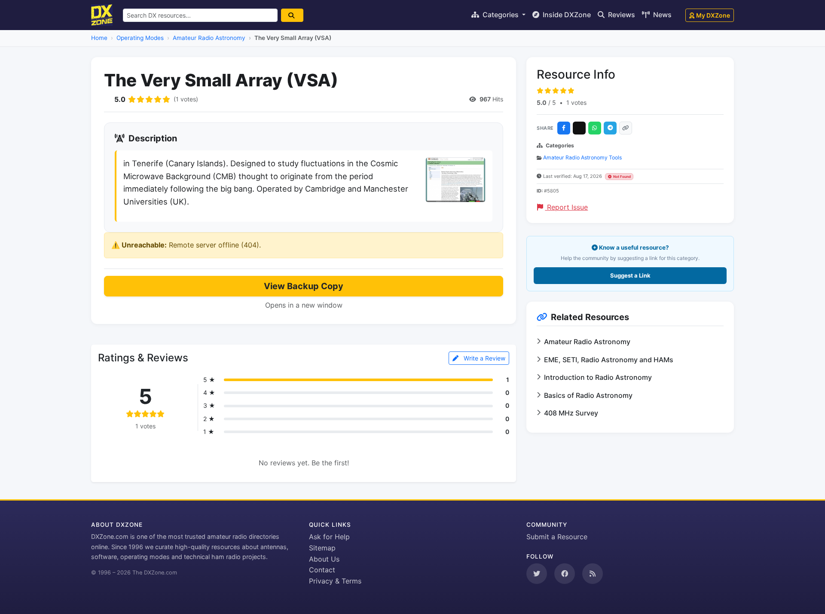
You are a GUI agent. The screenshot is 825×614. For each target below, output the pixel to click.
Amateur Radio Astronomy (209, 37)
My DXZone (713, 15)
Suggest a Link (630, 275)
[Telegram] (610, 128)
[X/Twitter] (579, 128)
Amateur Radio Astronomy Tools (582, 157)
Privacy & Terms (335, 581)
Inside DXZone (566, 14)
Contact (322, 569)
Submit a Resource (556, 536)
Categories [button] (500, 14)
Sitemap (322, 548)
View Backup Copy (303, 286)
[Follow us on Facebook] (564, 573)
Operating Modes (140, 37)
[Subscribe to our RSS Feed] (592, 573)
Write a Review (483, 358)
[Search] (292, 15)
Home (99, 37)
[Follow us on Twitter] (536, 573)
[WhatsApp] (594, 128)
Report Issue (566, 207)
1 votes (576, 102)
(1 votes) (186, 99)
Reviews (620, 14)
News (661, 14)
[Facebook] (563, 128)
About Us (324, 559)
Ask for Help (329, 536)
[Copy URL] (625, 128)
